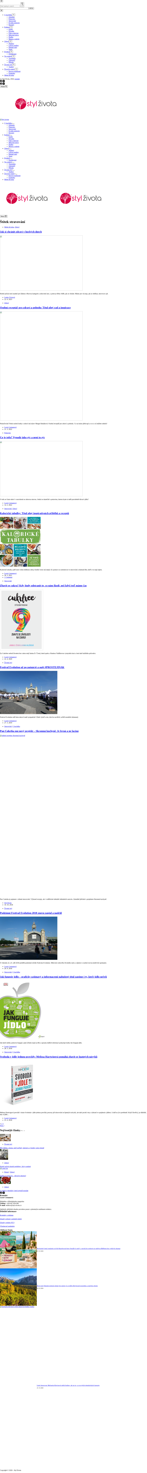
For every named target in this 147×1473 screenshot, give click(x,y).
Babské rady (13, 154)
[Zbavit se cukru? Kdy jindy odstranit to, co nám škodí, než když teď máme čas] (21, 650)
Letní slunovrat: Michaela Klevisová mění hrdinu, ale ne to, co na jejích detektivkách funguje (68, 1385)
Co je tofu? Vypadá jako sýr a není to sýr (22, 437)
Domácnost (12, 160)
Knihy (11, 137)
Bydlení (7, 158)
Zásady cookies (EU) (7, 1223)
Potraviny (12, 127)
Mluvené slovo (14, 143)
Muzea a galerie (14, 146)
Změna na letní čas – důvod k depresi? (13, 1176)
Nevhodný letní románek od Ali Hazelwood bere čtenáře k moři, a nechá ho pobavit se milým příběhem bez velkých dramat (78, 1248)
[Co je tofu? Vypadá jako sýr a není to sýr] (41, 496)
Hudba (11, 144)
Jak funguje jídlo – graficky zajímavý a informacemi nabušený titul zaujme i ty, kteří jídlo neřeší (53, 976)
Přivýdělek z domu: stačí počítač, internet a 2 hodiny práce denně (22, 1148)
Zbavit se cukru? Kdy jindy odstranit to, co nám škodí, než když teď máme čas (43, 585)
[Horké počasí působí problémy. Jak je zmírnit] (4, 1159)
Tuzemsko (12, 164)
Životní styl (8, 170)
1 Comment (8, 577)
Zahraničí (12, 166)
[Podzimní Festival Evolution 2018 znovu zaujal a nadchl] (28, 959)
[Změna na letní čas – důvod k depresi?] (4, 1168)
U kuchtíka (8, 123)
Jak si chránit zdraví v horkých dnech (21, 231)
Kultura (6, 135)
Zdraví (6, 148)
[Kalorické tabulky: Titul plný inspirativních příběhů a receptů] (20, 566)
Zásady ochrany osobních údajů (11, 1219)
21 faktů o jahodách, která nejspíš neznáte (14, 1191)
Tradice (11, 172)
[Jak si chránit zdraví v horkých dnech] (41, 290)
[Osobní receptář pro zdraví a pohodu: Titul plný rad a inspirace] (41, 420)
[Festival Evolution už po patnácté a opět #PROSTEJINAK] (28, 713)
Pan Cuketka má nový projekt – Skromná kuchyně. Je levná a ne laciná (39, 731)
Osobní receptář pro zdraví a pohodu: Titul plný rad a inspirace (35, 307)
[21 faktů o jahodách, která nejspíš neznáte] (5, 1183)
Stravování (12, 129)
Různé (6, 1172)
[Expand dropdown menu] (13, 123)
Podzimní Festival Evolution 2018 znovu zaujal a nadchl (31, 913)
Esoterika (12, 177)
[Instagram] (4, 84)
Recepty (11, 133)
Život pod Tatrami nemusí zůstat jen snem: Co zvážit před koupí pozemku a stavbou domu (67, 1286)
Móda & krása (9, 179)
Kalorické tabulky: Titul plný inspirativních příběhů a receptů (34, 513)
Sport (10, 156)
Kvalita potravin (14, 131)
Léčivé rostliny (14, 152)
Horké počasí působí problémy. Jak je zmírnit (15, 1166)
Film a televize (14, 141)
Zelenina (12, 125)
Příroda (11, 168)
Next (2, 1126)
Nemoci (11, 150)
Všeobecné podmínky (7, 1226)
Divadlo (11, 139)
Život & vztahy (9, 174)
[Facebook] (1, 84)
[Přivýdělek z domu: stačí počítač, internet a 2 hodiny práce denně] (5, 1140)
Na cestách (8, 162)
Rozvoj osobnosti (14, 176)
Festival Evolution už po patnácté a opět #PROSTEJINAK (32, 667)
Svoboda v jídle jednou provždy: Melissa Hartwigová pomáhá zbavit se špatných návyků (48, 1056)
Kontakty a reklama (6, 1215)
